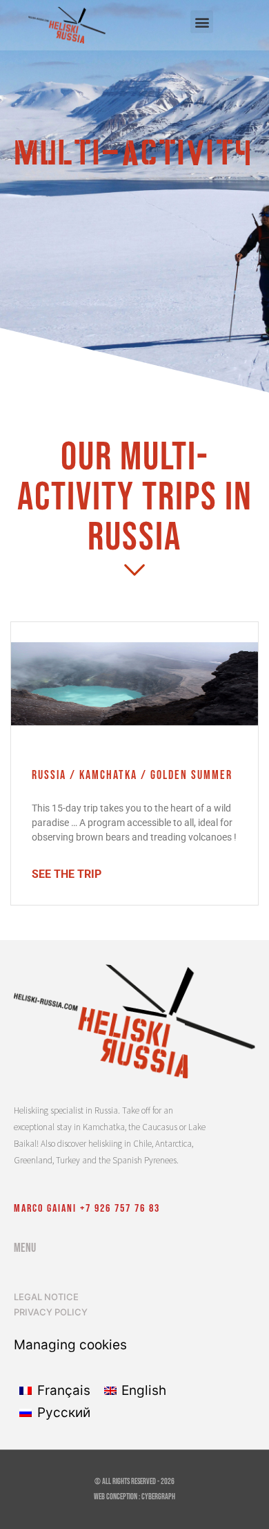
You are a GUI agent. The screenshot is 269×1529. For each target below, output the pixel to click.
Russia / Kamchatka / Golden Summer (132, 775)
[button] (201, 21)
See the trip (66, 874)
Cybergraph (158, 1497)
